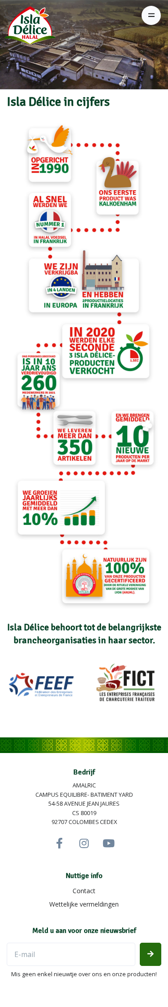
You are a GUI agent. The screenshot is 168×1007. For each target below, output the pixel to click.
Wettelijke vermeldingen (84, 904)
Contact (84, 890)
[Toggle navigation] (151, 15)
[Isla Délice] (28, 28)
